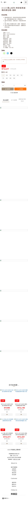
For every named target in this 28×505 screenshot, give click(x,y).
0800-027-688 (16, 459)
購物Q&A (14, 484)
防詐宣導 (14, 474)
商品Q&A (14, 486)
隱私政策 (14, 472)
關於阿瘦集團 (14, 467)
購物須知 (14, 482)
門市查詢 (14, 471)
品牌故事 (14, 469)
